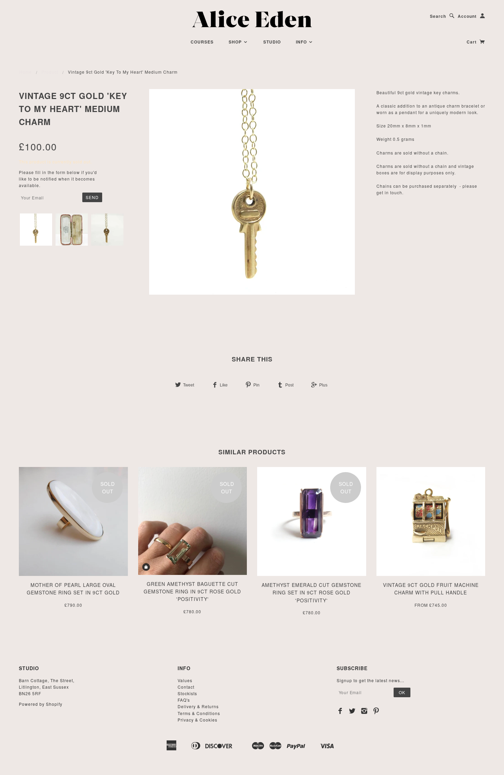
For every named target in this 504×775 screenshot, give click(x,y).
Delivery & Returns (198, 706)
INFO (302, 42)
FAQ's (184, 700)
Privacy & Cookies (197, 720)
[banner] (252, 18)
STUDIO (272, 42)
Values (185, 680)
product (49, 72)
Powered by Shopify (40, 704)
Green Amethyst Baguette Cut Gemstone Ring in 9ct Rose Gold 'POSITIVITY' (192, 591)
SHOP (236, 42)
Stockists (187, 693)
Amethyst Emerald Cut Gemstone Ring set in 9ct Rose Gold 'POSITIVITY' (311, 592)
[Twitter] (352, 711)
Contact (186, 687)
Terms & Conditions (199, 713)
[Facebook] (340, 711)
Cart (472, 42)
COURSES (202, 42)
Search (438, 16)
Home (25, 72)
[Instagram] (364, 711)
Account (467, 16)
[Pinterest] (376, 711)
